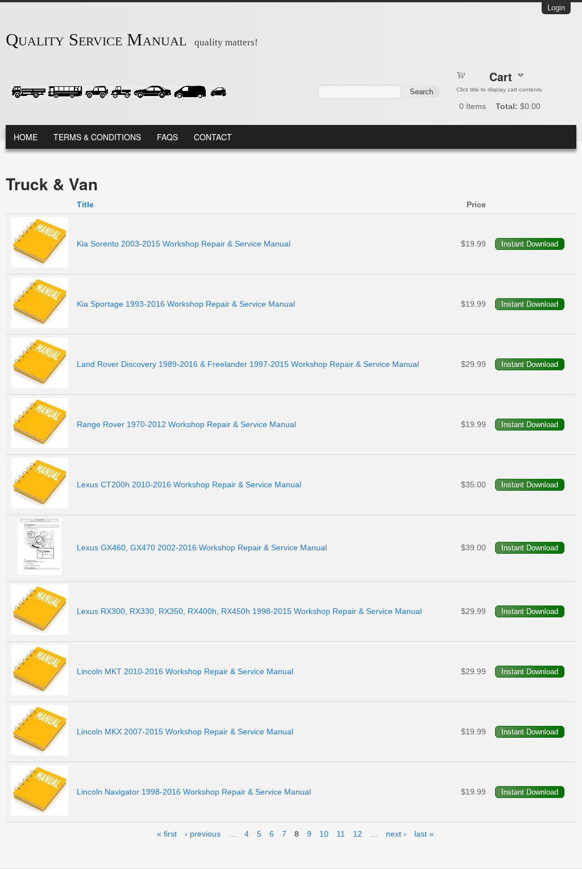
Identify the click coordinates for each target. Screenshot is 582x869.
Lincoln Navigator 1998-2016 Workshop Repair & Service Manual (194, 791)
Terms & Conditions (97, 137)
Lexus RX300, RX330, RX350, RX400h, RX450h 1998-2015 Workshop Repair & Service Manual (249, 611)
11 (340, 833)
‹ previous (203, 833)
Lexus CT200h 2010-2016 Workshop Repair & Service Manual (189, 484)
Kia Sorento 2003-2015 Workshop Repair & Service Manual (183, 243)
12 (357, 833)
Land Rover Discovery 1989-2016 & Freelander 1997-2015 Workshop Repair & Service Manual (248, 364)
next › (396, 833)
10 (324, 833)
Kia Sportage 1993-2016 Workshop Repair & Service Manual (186, 303)
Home (26, 137)
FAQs (167, 137)
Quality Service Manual (96, 39)
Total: (507, 106)
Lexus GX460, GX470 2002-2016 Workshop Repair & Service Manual (202, 547)
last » (424, 833)
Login (556, 7)
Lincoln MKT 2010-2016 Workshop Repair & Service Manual (185, 671)
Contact (213, 137)
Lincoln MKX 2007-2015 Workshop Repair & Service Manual (185, 731)
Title (85, 204)
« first (167, 833)
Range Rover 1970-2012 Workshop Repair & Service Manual (186, 424)
